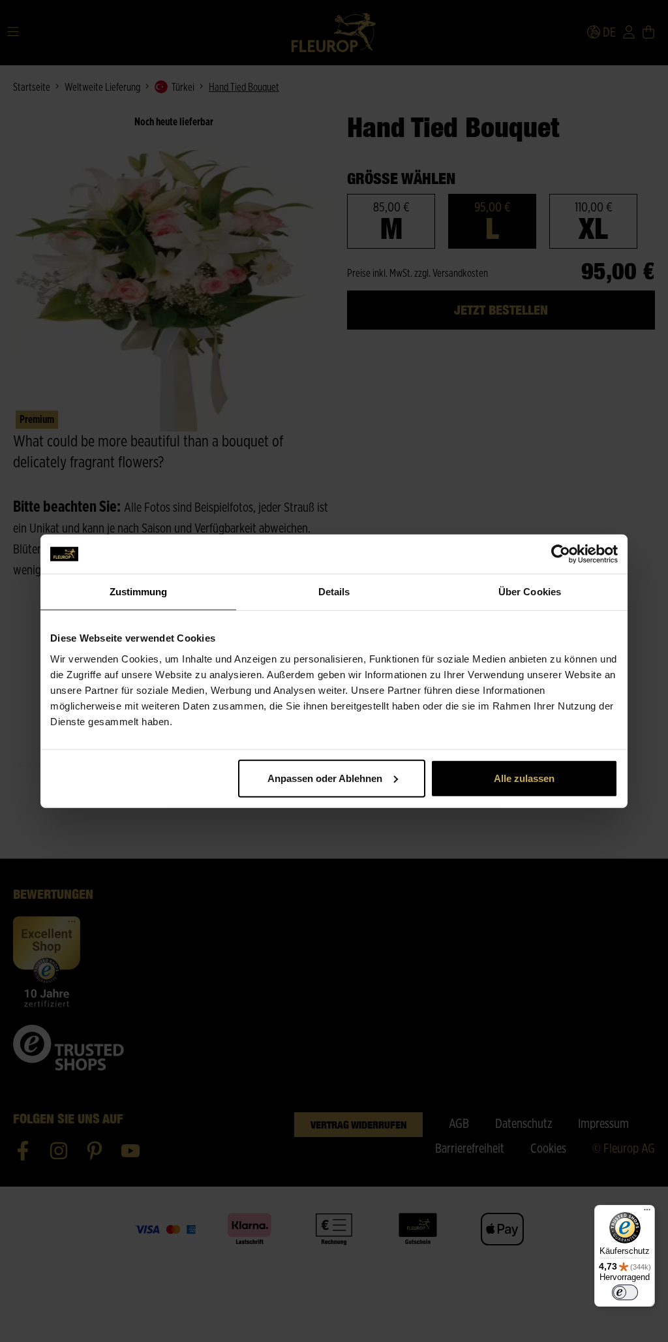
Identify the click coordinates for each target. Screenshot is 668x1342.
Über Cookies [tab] (529, 591)
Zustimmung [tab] (139, 591)
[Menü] (647, 1213)
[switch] (625, 1292)
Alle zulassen (524, 777)
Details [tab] (334, 591)
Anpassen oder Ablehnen (324, 777)
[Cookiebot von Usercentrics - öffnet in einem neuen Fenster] (561, 554)
